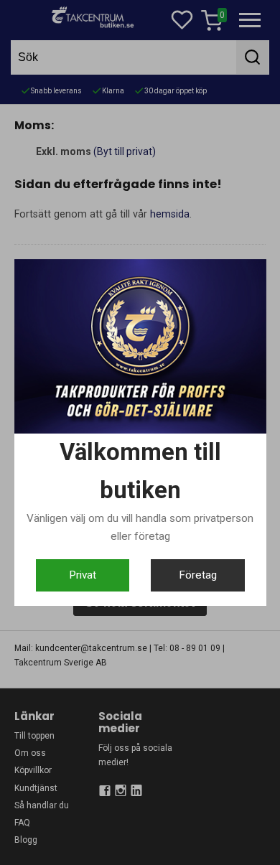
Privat (82, 575)
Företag (198, 575)
